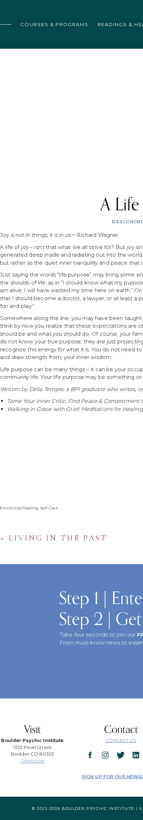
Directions (32, 761)
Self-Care (49, 507)
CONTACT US (121, 740)
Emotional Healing (19, 507)
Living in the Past (58, 537)
